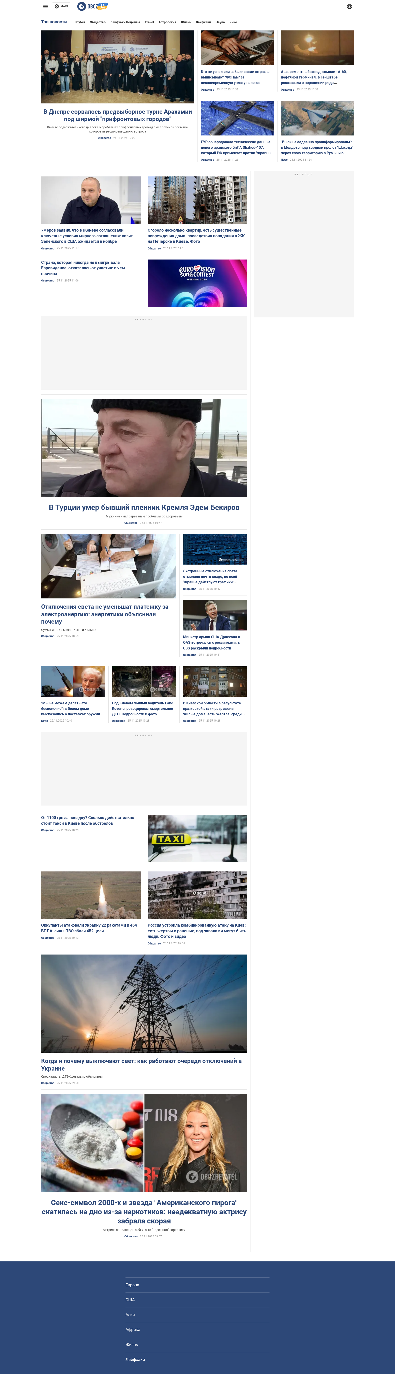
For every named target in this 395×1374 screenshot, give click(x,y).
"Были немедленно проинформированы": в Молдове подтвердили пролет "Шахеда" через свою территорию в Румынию (317, 147)
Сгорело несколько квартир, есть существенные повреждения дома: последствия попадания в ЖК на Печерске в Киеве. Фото (196, 236)
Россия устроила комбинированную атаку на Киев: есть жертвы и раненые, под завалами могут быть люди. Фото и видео (197, 931)
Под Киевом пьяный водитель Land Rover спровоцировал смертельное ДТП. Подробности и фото (142, 708)
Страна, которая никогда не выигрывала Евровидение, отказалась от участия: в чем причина (83, 268)
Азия (130, 1314)
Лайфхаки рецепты (125, 22)
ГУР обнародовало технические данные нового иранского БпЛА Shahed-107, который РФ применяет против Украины (236, 147)
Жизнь (186, 22)
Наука (220, 22)
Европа (132, 1284)
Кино (233, 22)
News (284, 159)
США (130, 1299)
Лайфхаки (203, 22)
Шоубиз (79, 22)
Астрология (167, 22)
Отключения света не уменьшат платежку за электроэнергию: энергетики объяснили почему (104, 614)
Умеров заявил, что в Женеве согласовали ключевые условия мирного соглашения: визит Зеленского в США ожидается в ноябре (87, 236)
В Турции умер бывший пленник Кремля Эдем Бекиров (144, 507)
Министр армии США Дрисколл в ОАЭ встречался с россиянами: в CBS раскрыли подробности (211, 642)
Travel (149, 22)
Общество (98, 22)
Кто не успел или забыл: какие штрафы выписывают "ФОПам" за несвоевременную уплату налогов (235, 77)
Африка (132, 1329)
